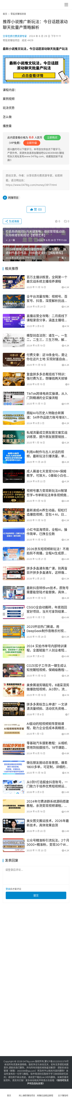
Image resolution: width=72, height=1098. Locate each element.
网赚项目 (13, 197)
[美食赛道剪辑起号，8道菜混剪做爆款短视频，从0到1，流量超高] (14, 690)
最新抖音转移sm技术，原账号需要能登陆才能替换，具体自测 (48, 590)
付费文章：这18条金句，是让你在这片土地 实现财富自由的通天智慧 (47, 357)
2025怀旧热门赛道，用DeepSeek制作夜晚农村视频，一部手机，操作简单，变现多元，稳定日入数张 (47, 629)
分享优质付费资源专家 (15, 36)
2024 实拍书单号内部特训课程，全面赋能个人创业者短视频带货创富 (47, 648)
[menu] (66, 4)
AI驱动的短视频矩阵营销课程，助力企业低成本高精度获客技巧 (47, 726)
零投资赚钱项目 (11, 40)
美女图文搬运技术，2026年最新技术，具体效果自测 (48, 823)
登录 (8, 889)
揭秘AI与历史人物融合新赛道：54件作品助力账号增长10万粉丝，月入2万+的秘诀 (47, 415)
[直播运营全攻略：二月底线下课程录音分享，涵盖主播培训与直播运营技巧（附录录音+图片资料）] (14, 321)
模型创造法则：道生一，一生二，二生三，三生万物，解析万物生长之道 (47, 338)
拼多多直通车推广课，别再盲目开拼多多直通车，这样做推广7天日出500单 (47, 571)
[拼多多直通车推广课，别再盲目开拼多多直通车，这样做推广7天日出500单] (14, 573)
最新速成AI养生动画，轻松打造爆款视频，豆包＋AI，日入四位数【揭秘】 (47, 512)
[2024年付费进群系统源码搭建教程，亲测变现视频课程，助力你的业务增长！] (14, 806)
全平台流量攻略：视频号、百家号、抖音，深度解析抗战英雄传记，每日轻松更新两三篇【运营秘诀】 (47, 299)
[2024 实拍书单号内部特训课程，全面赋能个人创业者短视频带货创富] (14, 651)
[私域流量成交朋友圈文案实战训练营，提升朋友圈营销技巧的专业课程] (14, 437)
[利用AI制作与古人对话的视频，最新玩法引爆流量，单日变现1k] (14, 457)
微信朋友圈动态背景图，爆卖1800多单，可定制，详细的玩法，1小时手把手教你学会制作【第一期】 (48, 765)
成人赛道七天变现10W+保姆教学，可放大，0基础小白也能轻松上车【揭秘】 (46, 473)
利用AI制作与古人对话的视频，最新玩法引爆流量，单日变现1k (47, 454)
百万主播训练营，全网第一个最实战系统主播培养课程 (47, 279)
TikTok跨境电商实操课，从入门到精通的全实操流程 (47, 396)
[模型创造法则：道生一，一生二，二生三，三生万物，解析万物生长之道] (14, 340)
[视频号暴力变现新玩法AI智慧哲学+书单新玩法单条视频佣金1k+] (14, 495)
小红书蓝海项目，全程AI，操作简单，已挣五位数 (47, 532)
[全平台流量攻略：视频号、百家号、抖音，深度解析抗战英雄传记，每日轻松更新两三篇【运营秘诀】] (14, 301)
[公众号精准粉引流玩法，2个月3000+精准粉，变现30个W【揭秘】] (14, 845)
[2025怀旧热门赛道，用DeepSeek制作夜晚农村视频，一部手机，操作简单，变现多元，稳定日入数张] (14, 631)
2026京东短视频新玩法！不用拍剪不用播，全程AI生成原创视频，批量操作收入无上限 (48, 551)
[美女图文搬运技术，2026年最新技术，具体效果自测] (14, 825)
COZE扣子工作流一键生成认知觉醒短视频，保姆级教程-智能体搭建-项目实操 (48, 668)
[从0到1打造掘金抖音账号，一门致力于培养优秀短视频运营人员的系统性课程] (14, 787)
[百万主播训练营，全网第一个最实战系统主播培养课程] (14, 282)
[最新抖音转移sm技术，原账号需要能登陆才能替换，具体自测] (14, 593)
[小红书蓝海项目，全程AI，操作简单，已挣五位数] (14, 534)
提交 (36, 895)
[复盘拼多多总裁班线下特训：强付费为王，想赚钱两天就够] (14, 379)
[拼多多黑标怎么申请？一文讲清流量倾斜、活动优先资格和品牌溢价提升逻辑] (14, 709)
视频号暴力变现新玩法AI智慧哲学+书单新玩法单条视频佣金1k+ (47, 493)
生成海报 (13, 221)
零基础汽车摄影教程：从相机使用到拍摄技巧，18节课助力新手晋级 (47, 745)
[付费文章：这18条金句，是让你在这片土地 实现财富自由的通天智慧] (14, 359)
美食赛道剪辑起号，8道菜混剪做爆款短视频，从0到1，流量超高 (48, 687)
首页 (5, 14)
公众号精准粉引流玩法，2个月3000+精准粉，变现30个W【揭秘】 (48, 843)
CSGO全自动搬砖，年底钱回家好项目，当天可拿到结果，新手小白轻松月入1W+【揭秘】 (48, 609)
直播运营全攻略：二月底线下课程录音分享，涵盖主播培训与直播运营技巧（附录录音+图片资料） (47, 318)
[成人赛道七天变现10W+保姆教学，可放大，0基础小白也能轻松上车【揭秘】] (14, 476)
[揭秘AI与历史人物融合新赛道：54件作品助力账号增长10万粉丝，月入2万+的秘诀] (14, 418)
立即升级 (32, 142)
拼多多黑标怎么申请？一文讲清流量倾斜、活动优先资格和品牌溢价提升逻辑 (47, 707)
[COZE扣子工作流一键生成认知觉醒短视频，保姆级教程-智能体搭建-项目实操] (14, 670)
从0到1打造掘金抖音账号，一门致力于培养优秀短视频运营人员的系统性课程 (47, 784)
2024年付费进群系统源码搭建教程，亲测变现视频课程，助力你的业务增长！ (48, 804)
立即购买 (52, 137)
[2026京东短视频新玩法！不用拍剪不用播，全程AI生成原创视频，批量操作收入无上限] (14, 554)
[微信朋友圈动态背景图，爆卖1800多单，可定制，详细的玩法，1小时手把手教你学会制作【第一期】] (14, 767)
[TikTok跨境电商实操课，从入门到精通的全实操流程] (14, 398)
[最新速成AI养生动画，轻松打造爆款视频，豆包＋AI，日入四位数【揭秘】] (14, 515)
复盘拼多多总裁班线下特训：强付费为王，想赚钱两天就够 (47, 376)
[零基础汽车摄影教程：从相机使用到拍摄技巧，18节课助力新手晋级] (14, 748)
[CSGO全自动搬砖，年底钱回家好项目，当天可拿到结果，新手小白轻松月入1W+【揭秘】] (14, 612)
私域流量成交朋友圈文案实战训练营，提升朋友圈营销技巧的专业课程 (47, 435)
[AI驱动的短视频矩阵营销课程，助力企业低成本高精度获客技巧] (14, 728)
